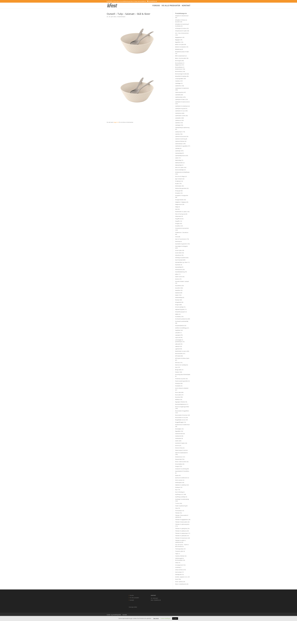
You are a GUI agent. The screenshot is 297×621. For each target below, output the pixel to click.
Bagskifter (177, 42)
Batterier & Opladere (180, 47)
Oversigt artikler (133, 607)
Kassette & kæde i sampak (182, 281)
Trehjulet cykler (179, 551)
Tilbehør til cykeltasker (181, 535)
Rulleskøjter (178, 429)
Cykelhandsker (179, 97)
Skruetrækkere (179, 464)
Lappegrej (177, 335)
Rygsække (177, 431)
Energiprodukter (179, 199)
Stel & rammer (179, 480)
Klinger (177, 304)
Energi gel (177, 190)
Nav (176, 367)
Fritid (176, 236)
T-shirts (177, 503)
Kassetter (177, 288)
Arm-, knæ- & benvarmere (182, 33)
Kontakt (186, 6)
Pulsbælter (178, 386)
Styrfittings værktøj (180, 497)
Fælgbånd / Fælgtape (180, 202)
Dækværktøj (178, 165)
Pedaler (177, 372)
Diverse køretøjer (179, 170)
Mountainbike (178, 353)
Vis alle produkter (171, 6)
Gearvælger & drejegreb (181, 246)
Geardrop (177, 241)
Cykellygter (178, 125)
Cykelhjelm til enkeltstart (181, 106)
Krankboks (178, 316)
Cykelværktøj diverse (180, 155)
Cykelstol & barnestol (180, 136)
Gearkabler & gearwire (181, 244)
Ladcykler (177, 332)
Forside (156, 6)
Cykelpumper (178, 131)
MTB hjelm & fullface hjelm (182, 358)
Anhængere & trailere (180, 28)
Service (177, 445)
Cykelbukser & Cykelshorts (182, 88)
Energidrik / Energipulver (181, 195)
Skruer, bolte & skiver (180, 461)
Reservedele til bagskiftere (182, 411)
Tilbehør (177, 513)
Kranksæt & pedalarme (181, 319)
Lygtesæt (177, 349)
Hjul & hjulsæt (179, 260)
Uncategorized (179, 565)
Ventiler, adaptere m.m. (181, 577)
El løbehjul (178, 181)
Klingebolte (178, 302)
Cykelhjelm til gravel (180, 108)
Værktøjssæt (178, 574)
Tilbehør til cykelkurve (181, 531)
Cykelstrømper (179, 143)
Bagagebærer (178, 37)
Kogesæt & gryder (179, 309)
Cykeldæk (177, 94)
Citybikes (177, 81)
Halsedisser (178, 255)
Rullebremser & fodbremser (182, 424)
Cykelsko (177, 134)
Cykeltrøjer (178, 151)
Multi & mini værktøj (180, 365)
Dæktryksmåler (179, 162)
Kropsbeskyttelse (179, 325)
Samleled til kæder (180, 443)
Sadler (177, 441)
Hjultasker (177, 264)
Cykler (176, 158)
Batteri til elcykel (179, 44)
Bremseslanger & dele (181, 74)
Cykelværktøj (178, 153)
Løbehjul (177, 346)
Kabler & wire (178, 276)
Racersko (177, 397)
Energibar (177, 193)
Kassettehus (178, 285)
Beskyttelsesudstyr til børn (182, 51)
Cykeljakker (178, 118)
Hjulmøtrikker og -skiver (181, 262)
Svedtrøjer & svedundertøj (182, 499)
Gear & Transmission (180, 239)
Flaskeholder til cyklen (181, 211)
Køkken (177, 314)
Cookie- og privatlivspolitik (114, 614)
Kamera (177, 279)
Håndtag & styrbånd (180, 257)
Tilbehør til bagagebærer (181, 519)
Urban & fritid (178, 569)
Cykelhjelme (178, 113)
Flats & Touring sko (180, 214)
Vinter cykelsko (179, 581)
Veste (176, 579)
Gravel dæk (178, 253)
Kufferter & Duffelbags (181, 328)
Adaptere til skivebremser (182, 15)
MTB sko (177, 362)
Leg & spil (177, 337)
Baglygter (177, 40)
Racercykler (178, 395)
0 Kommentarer (121, 16)
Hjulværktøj (178, 267)
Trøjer (176, 553)
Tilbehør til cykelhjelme (181, 528)
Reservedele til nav (180, 417)
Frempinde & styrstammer (182, 228)
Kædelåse (177, 290)
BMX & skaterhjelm (180, 56)
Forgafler (177, 221)
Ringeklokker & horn (180, 420)
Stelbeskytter (178, 482)
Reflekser (177, 399)
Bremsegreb (178, 60)
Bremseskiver (178, 71)
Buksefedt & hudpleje (180, 76)
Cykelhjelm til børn (180, 99)
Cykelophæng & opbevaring (182, 127)
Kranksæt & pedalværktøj (181, 321)
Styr (176, 489)
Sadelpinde (178, 436)
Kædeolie (177, 292)
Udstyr (177, 562)
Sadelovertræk (179, 433)
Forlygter (177, 223)
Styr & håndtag (179, 492)
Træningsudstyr (179, 549)
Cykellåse (177, 122)
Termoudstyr (178, 510)
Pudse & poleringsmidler (181, 381)
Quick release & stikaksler (181, 388)
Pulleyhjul (177, 383)
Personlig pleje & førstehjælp (182, 374)
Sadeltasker (178, 438)
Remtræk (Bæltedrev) (180, 404)
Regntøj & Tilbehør (180, 402)
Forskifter (177, 226)
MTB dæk (177, 356)
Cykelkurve (178, 120)
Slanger (177, 466)
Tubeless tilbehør (179, 556)
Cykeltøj (177, 148)
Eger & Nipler (178, 179)
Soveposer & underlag (181, 468)
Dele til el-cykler (179, 167)
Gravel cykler (178, 250)
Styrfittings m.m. (179, 494)
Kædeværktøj (178, 297)
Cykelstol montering (180, 139)
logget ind (116, 122)
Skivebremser (178, 457)
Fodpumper (178, 216)
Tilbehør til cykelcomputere (182, 524)
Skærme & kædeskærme (181, 452)
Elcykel (177, 183)
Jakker (176, 274)
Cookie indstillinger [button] (165, 618)
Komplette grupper (180, 312)
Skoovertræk (178, 459)
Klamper (177, 300)
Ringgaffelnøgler (179, 422)
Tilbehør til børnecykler (181, 522)
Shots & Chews (179, 448)
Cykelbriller (178, 85)
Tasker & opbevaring (180, 506)
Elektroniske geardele (180, 188)
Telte (176, 508)
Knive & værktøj (179, 307)
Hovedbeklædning (180, 272)
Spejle (176, 475)
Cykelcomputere (179, 92)
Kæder (177, 295)
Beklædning (178, 49)
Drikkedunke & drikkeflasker (182, 172)
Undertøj (177, 567)
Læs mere (156, 618)
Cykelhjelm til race (180, 111)
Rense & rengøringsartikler (182, 406)
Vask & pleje (178, 572)
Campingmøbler (179, 78)
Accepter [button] (175, 618)
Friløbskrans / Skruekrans (181, 232)
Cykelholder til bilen (180, 115)
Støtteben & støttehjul (181, 485)
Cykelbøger (178, 83)
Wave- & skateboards (180, 584)
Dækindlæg (178, 160)
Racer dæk (178, 392)
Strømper (177, 487)
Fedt (176, 209)
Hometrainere (178, 269)
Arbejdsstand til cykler (181, 31)
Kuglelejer (177, 330)
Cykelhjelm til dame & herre (182, 102)
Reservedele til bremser (181, 415)
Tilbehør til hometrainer (181, 538)
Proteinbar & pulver (180, 378)
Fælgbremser (178, 204)
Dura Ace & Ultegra (180, 176)
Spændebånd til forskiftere (182, 471)
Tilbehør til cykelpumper (181, 533)
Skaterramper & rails (180, 450)
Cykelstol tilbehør (179, 141)
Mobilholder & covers (180, 351)
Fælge (176, 207)
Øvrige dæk (178, 369)
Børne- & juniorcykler (180, 58)
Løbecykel (177, 344)
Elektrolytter (178, 186)
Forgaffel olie (178, 218)
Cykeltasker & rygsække (181, 146)
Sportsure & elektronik (181, 477)
